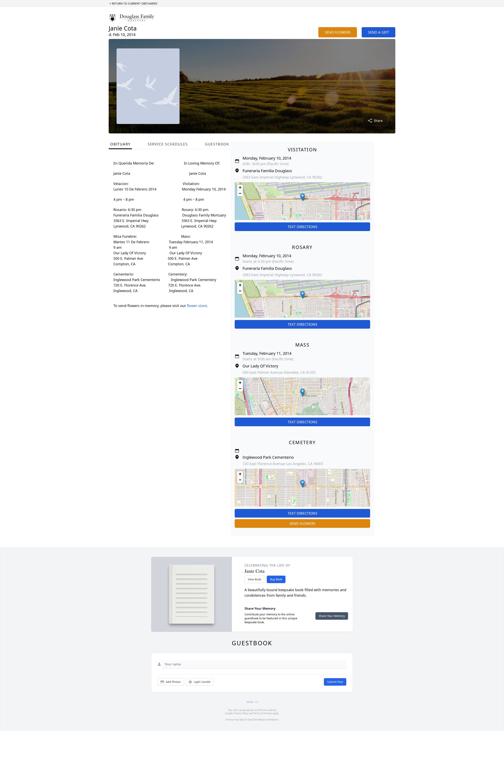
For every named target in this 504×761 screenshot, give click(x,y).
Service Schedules (168, 144)
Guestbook (217, 144)
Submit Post (335, 682)
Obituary (120, 144)
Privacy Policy (240, 713)
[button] (302, 197)
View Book (254, 579)
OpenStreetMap (256, 719)
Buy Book (276, 579)
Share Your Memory (332, 616)
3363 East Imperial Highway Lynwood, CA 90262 (282, 177)
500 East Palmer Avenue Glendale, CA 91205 (279, 372)
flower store (197, 305)
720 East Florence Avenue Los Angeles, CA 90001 (283, 463)
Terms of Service (263, 713)
